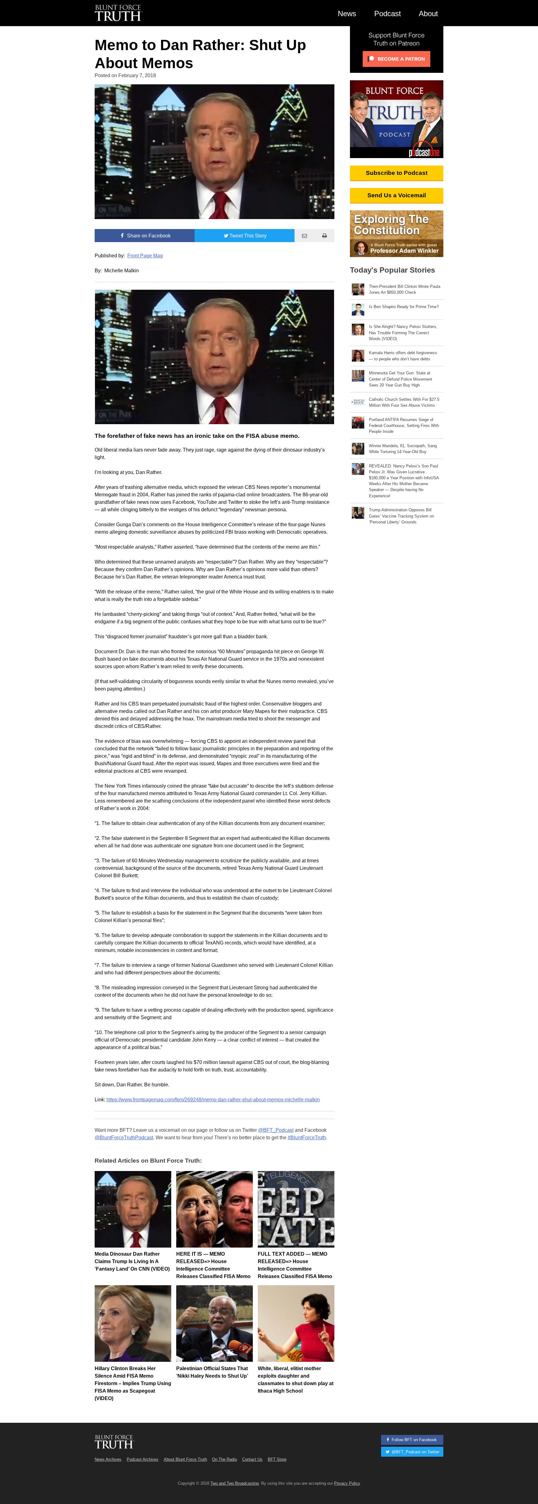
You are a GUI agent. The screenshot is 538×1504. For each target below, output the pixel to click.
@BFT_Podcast (276, 1130)
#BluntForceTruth (307, 1137)
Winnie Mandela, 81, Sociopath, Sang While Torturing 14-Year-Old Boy (403, 448)
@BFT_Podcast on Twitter (414, 1452)
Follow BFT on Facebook (413, 1439)
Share (148, 235)
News (347, 13)
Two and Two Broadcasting (234, 1483)
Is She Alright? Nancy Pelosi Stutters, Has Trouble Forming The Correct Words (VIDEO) (403, 332)
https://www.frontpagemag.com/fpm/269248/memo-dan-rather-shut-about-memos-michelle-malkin (213, 1099)
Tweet (248, 235)
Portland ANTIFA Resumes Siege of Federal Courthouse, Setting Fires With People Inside (404, 425)
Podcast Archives (142, 1459)
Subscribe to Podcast (396, 173)
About (428, 13)
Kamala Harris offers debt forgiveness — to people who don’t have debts (403, 355)
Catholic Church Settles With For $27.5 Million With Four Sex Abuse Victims (404, 402)
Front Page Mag (145, 255)
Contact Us (252, 1459)
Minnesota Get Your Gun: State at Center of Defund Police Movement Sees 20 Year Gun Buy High (400, 379)
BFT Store (277, 1459)
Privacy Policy (347, 1483)
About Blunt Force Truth (185, 1459)
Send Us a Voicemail (396, 195)
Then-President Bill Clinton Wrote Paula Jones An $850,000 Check (404, 289)
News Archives (108, 1459)
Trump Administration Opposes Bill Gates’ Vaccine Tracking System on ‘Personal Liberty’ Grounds (401, 516)
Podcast (387, 13)
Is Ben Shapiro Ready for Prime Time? (404, 306)
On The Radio (224, 1459)
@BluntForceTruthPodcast (124, 1137)
